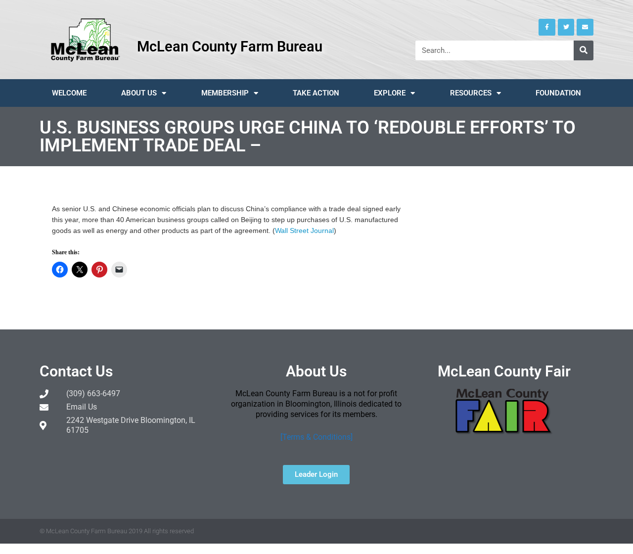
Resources (471, 93)
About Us (139, 93)
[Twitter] (566, 27)
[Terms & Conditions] (316, 437)
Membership (225, 93)
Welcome (69, 93)
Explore (390, 93)
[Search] (583, 50)
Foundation (558, 93)
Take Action (316, 93)
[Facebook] (547, 27)
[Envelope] (585, 27)
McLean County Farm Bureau (229, 46)
